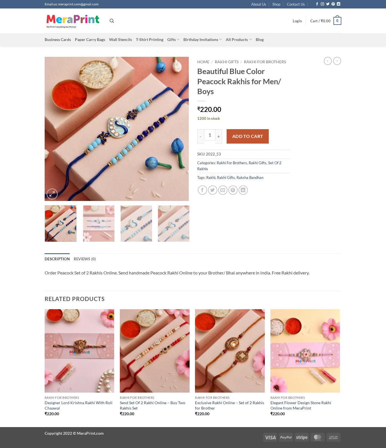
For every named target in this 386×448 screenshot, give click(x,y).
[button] (297, 21)
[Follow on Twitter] (327, 4)
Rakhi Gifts (226, 62)
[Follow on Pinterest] (333, 4)
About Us (258, 4)
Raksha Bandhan (250, 177)
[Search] (112, 21)
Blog (260, 39)
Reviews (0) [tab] (85, 259)
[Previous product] (337, 61)
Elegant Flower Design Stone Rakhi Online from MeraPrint (300, 405)
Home (203, 62)
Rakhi (210, 177)
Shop (276, 4)
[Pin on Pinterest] (233, 190)
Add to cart (247, 136)
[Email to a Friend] (222, 190)
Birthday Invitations (200, 39)
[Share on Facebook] (202, 190)
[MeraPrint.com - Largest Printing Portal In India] (73, 21)
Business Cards (58, 39)
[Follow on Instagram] (322, 4)
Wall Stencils (120, 39)
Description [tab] (57, 259)
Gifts (171, 39)
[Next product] (328, 61)
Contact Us (296, 4)
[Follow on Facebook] (317, 4)
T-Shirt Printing (149, 39)
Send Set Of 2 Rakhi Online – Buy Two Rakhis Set (152, 405)
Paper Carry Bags (90, 39)
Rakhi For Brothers (265, 62)
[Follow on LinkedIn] (338, 4)
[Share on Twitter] (212, 190)
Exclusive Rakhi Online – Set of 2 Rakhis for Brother (229, 405)
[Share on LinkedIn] (243, 190)
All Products (237, 39)
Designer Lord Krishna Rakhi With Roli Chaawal (78, 405)
